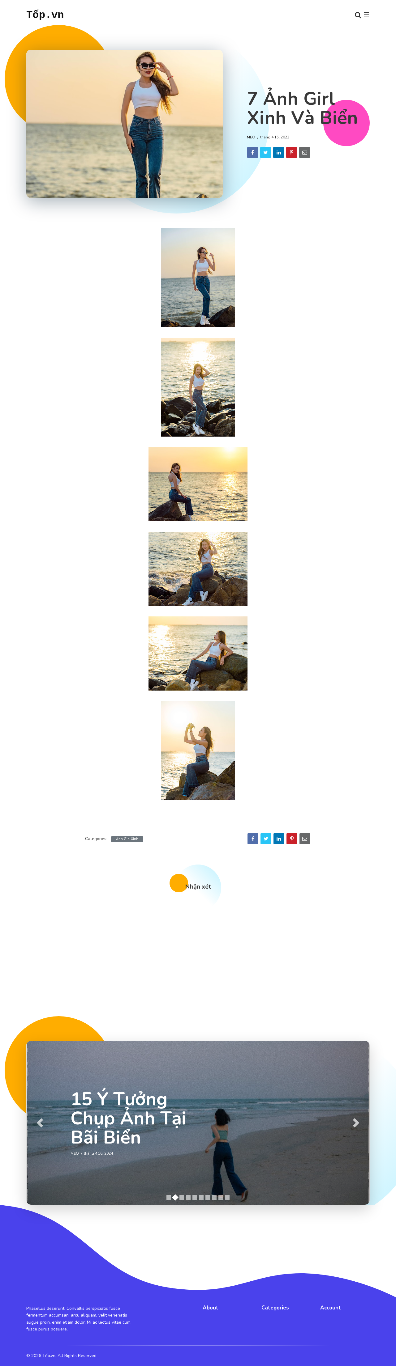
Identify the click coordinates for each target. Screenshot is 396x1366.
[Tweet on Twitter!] (265, 152)
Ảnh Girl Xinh (127, 839)
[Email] (304, 152)
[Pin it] (291, 152)
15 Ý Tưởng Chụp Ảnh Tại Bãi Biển (128, 1118)
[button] (40, 1123)
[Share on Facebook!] (252, 152)
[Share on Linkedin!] (278, 152)
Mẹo (251, 137)
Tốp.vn (45, 15)
